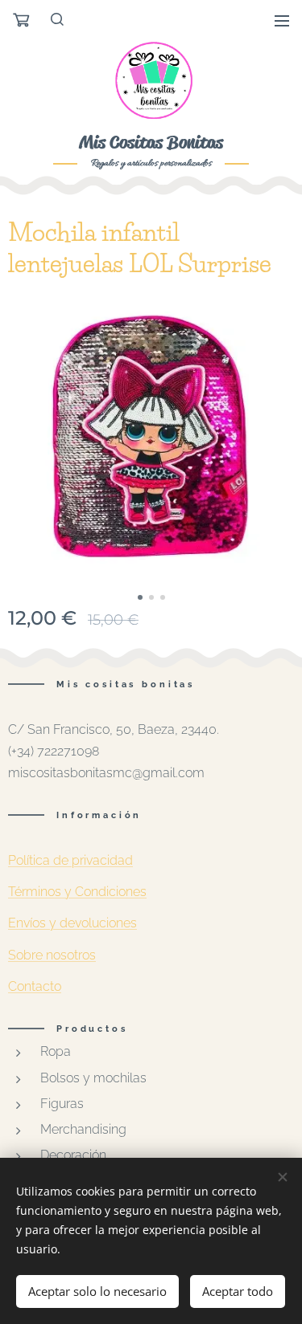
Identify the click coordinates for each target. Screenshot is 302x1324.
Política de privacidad (70, 860)
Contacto (34, 986)
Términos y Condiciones (77, 891)
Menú (282, 20)
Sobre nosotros (52, 955)
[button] (58, 20)
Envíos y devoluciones (72, 923)
